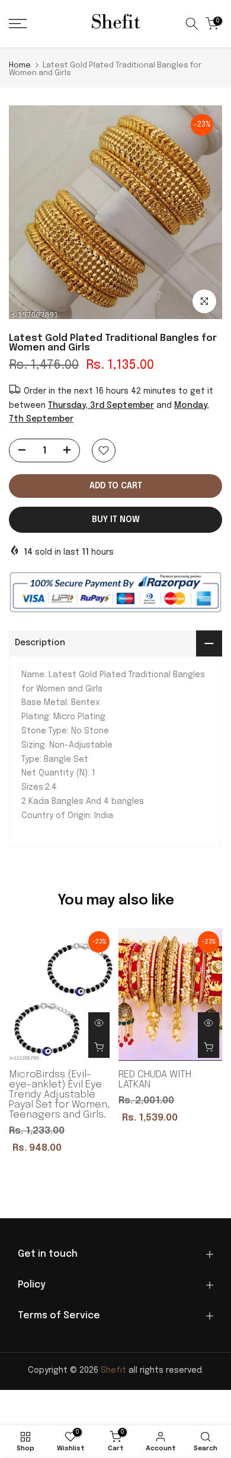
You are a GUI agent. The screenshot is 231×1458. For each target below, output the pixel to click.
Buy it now (116, 520)
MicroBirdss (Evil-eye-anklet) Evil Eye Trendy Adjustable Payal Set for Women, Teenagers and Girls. (59, 1095)
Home (20, 65)
